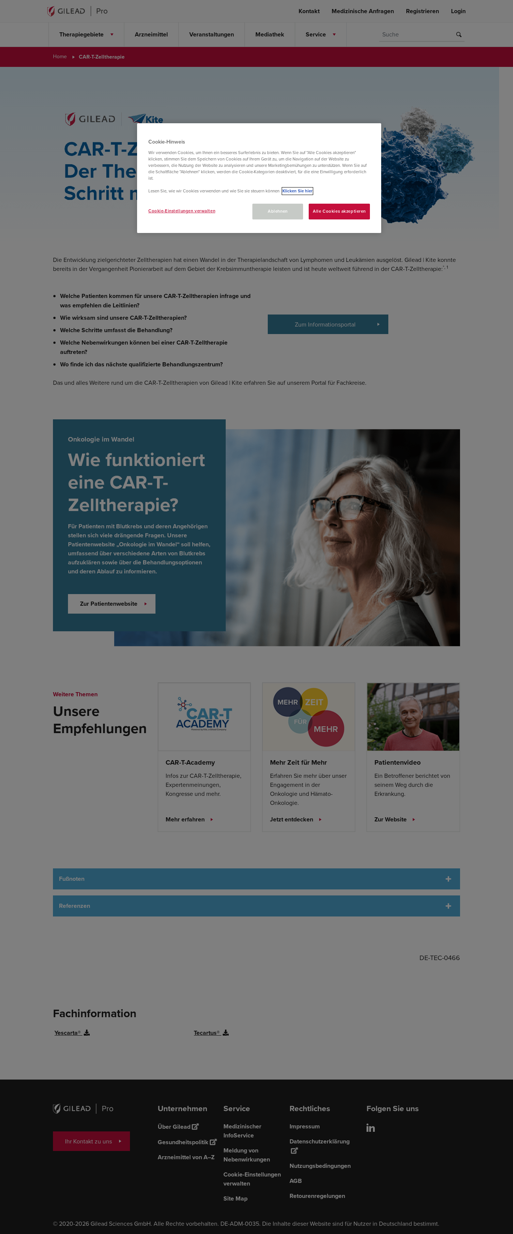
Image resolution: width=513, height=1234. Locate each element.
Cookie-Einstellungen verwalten (181, 211)
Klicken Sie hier (297, 191)
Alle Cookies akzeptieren (339, 211)
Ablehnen (278, 211)
